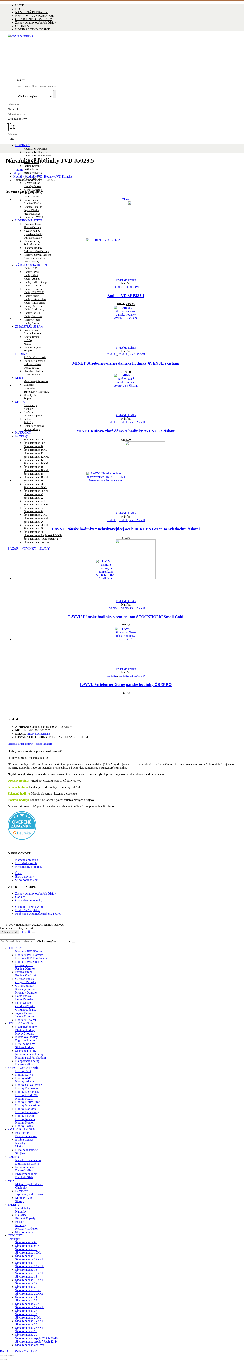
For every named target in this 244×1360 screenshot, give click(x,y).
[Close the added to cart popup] (33, 932)
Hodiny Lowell (24, 1115)
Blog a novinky (24, 876)
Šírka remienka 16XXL (29, 1273)
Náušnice (20, 1214)
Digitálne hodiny (25, 1040)
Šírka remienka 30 (33, 532)
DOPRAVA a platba (27, 910)
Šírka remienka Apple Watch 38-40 (43, 535)
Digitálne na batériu (34, 360)
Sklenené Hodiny (25, 1050)
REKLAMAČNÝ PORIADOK (34, 15)
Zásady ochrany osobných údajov (35, 22)
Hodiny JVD (23, 1071)
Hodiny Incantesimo (34, 302)
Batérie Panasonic (26, 1136)
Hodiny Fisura (31, 295)
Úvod (18, 873)
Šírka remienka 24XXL (36, 518)
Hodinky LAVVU (26, 1019)
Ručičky (20, 1143)
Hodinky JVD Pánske (35, 148)
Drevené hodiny (18, 780)
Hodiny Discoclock (34, 289)
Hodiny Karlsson (25, 1108)
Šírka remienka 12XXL (29, 1259)
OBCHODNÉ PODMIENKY (33, 19)
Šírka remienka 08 (33, 439)
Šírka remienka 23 (26, 1310)
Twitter (21, 743)
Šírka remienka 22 (26, 1300)
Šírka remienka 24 (26, 1314)
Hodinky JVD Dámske (36, 152)
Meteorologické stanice (29, 1184)
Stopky (19, 1201)
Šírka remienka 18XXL (29, 1279)
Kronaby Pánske (32, 186)
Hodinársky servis (26, 863)
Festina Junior (31, 169)
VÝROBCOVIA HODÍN (23, 1067)
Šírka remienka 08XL (28, 1245)
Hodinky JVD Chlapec (29, 961)
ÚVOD (19, 5)
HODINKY (22, 145)
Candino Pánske (25, 1006)
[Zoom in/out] (1, 1355)
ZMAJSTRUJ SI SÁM (22, 1129)
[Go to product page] (125, 326)
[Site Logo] (120, 35)
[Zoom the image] (122, 826)
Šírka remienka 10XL (28, 1252)
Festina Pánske (24, 965)
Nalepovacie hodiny (27, 1061)
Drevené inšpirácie (34, 347)
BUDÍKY (21, 353)
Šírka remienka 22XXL (29, 1307)
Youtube (38, 743)
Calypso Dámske (25, 982)
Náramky (20, 1211)
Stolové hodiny (24, 1047)
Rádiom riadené (32, 364)
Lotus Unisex (31, 200)
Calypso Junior (32, 183)
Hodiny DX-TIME (34, 292)
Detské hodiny (24, 1064)
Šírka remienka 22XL (28, 1303)
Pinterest (29, 743)
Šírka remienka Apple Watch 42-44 (43, 538)
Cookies (20, 896)
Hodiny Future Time (35, 299)
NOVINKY (18, 1351)
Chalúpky (21, 1187)
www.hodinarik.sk (26, 880)
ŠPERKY (14, 1204)
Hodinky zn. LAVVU (132, 354)
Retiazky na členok (34, 425)
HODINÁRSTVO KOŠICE (32, 29)
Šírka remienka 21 (26, 1297)
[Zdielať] (9, 1355)
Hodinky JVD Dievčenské (37, 155)
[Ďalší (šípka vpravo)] (5, 1359)
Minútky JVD (23, 1197)
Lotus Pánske (23, 996)
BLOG (19, 8)
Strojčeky (29, 350)
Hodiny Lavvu (24, 1074)
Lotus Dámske (31, 196)
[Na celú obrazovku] (5, 1355)
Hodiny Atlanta (32, 278)
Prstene (27, 419)
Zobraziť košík (9, 931)
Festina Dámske (32, 165)
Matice (19, 1146)
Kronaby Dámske (26, 992)
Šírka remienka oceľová (29, 1345)
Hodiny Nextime (25, 1119)
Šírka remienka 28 (33, 528)
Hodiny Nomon (24, 1122)
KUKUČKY (23, 432)
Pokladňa (25, 931)
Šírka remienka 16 (26, 1269)
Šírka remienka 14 (26, 1262)
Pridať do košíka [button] (126, 280)
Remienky (21, 436)
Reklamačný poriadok (28, 866)
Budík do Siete (24, 1177)
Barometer (21, 1191)
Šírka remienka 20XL (28, 1290)
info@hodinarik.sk (38, 733)
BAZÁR (5, 1351)
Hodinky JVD (131, 286)
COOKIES (22, 26)
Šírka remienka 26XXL (36, 525)
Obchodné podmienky (28, 900)
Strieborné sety (32, 429)
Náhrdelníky (22, 1208)
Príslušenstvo (23, 1132)
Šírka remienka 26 (33, 521)
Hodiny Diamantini (34, 285)
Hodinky (116, 286)
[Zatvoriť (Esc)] (12, 1355)
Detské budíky (31, 367)
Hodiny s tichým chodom (30, 1057)
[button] (21, 79)
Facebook (12, 743)
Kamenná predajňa (26, 859)
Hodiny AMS (23, 1078)
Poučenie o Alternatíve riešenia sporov (38, 913)
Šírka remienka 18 (26, 1276)
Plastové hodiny (25, 1030)
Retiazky (28, 422)
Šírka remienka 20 (26, 1286)
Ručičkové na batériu (35, 357)
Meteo (11, 1180)
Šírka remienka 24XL (35, 514)
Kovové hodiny (24, 1033)
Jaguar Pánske (23, 1013)
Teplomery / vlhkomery (29, 1194)
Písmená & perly (33, 415)
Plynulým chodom (33, 371)
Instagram (47, 743)
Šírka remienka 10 (26, 1249)
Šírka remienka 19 (26, 1283)
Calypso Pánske (25, 978)
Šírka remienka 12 (26, 1256)
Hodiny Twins (24, 1126)
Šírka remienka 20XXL (29, 1293)
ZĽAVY (32, 1351)
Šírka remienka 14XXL (29, 1266)
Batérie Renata (24, 1139)
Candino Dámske (25, 1009)
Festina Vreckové (33, 172)
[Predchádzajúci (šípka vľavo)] (1, 1359)
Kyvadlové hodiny (26, 1037)
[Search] (54, 94)
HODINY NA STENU (22, 1023)
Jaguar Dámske (24, 1016)
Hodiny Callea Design (35, 282)
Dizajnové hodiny (26, 1026)
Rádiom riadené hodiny (29, 1054)
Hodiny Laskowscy (27, 1112)
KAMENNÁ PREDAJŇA (31, 12)
